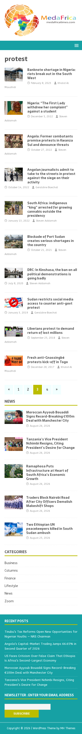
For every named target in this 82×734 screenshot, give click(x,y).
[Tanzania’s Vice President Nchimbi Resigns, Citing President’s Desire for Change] (14, 448)
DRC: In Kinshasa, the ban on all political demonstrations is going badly (52, 274)
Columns (11, 571)
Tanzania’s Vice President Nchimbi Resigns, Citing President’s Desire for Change (50, 443)
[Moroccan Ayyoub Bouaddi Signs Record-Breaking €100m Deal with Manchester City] (14, 421)
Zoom (9, 601)
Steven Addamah (46, 220)
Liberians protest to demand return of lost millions (50, 330)
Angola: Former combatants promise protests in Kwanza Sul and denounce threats (50, 140)
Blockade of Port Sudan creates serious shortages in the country (50, 240)
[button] (76, 45)
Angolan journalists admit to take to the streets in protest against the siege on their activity (51, 176)
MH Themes (67, 728)
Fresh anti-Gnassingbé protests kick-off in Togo (47, 359)
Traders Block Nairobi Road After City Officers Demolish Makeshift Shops (49, 501)
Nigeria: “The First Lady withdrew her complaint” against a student (47, 107)
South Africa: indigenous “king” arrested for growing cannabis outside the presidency (49, 209)
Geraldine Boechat (47, 187)
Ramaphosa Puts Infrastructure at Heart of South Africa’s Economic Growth (47, 472)
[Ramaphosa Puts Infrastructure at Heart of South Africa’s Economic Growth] (14, 475)
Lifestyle (11, 586)
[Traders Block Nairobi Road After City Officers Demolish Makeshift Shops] (14, 506)
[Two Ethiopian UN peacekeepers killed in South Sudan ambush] (14, 534)
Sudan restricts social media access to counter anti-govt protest (50, 303)
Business (11, 563)
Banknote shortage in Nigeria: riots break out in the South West (51, 73)
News (10, 401)
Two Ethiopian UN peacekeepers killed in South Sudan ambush (49, 528)
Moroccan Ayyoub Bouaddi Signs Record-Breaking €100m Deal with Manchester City (50, 416)
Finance (10, 578)
